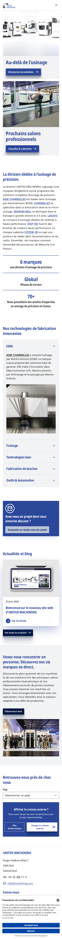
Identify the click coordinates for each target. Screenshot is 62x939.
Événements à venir (13, 711)
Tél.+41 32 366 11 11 (15, 877)
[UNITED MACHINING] (9, 5)
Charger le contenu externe (40, 827)
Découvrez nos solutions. (21, 72)
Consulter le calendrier (20, 148)
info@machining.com (20, 883)
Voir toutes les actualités (16, 632)
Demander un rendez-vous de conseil (27, 529)
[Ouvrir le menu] (56, 5)
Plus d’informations (14, 827)
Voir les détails (19, 620)
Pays (5, 789)
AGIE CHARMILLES (17, 355)
